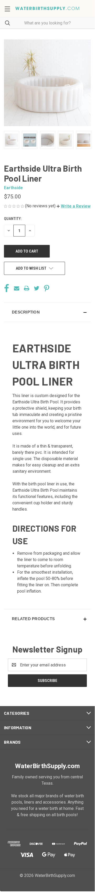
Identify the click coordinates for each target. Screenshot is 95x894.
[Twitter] (36, 288)
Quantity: (13, 219)
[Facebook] (6, 288)
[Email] (16, 288)
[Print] (26, 288)
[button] (74, 206)
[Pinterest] (46, 288)
